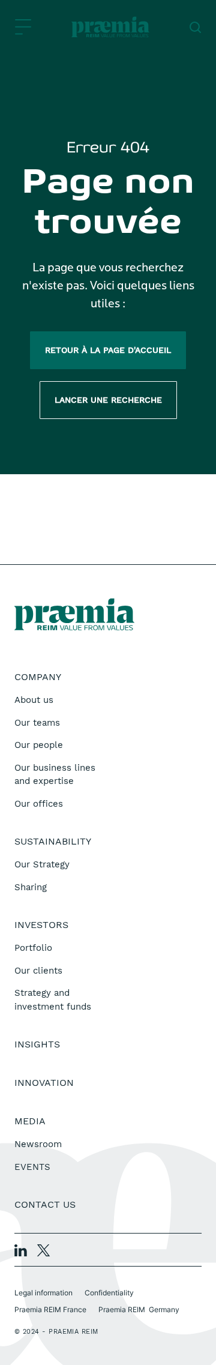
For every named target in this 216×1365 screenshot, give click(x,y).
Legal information (43, 1292)
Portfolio (33, 947)
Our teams (37, 722)
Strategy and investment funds (52, 999)
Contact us (45, 1204)
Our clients (38, 970)
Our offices (38, 803)
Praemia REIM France (50, 1309)
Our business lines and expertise (54, 774)
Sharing (30, 887)
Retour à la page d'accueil (108, 350)
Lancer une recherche (108, 400)
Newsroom (38, 1144)
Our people (38, 745)
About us (33, 700)
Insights (37, 1044)
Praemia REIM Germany (138, 1309)
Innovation (44, 1082)
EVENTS (32, 1167)
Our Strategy (42, 864)
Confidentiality (109, 1292)
